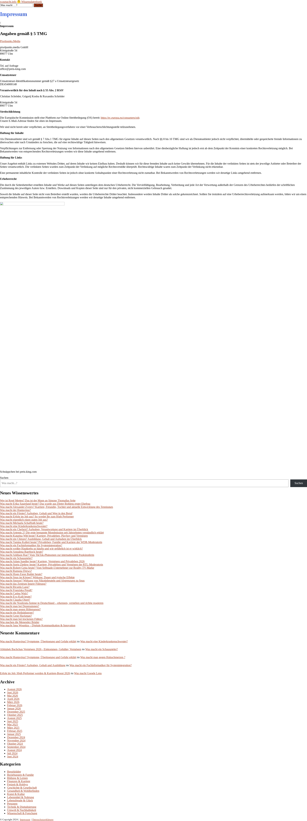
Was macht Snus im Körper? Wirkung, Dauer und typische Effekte (37, 577)
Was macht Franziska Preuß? (16, 590)
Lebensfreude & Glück (20, 800)
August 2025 (14, 718)
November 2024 (16, 740)
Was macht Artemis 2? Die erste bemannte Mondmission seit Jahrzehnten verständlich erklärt (52, 532)
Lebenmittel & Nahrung (20, 797)
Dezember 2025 (16, 711)
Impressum (25, 819)
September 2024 (16, 746)
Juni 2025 (12, 721)
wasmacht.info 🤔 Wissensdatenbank (21, 1)
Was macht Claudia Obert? (15, 599)
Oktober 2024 (15, 743)
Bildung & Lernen (17, 778)
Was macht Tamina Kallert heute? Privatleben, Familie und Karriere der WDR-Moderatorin (51, 542)
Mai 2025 (12, 724)
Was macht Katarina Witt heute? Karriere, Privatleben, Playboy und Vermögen (44, 535)
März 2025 (13, 727)
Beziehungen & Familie (20, 774)
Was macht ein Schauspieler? (16, 558)
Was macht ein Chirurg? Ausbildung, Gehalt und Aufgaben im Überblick (41, 538)
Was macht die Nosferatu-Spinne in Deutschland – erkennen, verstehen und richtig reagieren (51, 602)
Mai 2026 (12, 695)
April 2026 (13, 698)
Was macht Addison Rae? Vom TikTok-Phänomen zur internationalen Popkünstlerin (47, 554)
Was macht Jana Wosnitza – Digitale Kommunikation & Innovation (37, 625)
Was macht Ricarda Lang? (14, 586)
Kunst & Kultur (16, 794)
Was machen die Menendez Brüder (19, 622)
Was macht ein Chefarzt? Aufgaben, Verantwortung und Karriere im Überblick (44, 529)
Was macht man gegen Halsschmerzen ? (102, 657)
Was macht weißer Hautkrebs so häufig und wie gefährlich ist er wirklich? (41, 548)
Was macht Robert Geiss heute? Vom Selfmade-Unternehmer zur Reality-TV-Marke (47, 567)
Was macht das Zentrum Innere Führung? (23, 583)
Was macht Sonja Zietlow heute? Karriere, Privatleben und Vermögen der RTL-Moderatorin (51, 564)
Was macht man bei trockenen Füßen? (21, 619)
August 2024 (14, 750)
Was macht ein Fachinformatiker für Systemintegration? (31, 545)
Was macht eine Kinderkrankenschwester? (23, 526)
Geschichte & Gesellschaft (22, 787)
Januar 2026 (14, 708)
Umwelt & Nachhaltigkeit (21, 810)
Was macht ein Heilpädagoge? (17, 612)
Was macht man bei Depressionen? (19, 606)
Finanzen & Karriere (18, 781)
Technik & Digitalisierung (21, 806)
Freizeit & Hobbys (17, 784)
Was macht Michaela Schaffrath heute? (22, 522)
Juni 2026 (12, 692)
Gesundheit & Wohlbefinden (23, 790)
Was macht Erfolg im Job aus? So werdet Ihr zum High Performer (37, 516)
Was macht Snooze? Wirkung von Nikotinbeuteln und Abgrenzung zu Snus (42, 580)
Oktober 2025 (15, 714)
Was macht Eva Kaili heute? (16, 596)
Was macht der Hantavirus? (15, 510)
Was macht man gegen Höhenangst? (20, 609)
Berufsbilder (14, 771)
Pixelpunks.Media (10, 41)
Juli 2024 (12, 753)
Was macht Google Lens (88, 673)
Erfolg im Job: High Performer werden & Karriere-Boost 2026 (35, 673)
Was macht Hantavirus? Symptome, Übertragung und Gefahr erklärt (38, 641)
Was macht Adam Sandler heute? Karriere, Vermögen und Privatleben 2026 (42, 561)
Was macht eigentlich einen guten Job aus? (24, 519)
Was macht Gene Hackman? (16, 615)
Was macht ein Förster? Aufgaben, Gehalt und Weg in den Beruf (36, 513)
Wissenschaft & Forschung (22, 813)
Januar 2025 (14, 734)
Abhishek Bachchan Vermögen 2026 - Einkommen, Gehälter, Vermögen (40, 649)
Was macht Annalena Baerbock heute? (21, 551)
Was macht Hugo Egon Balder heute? (21, 574)
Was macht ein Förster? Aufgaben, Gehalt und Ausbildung (32, 665)
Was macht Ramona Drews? (16, 570)
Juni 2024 (12, 756)
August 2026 (14, 689)
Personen (12, 803)
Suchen (4, 477)
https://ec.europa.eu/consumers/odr (120, 117)
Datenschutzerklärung (42, 819)
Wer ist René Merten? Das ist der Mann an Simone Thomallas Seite (38, 500)
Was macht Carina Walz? (14, 593)
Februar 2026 (14, 705)
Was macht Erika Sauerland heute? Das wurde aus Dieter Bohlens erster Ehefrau (45, 503)
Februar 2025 (14, 730)
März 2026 (13, 702)
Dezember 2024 (16, 737)
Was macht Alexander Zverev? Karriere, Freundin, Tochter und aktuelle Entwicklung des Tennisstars (56, 506)
